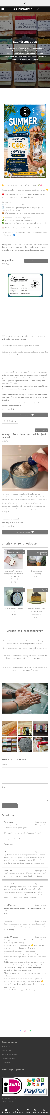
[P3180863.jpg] (25, 729)
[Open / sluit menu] (2, 9)
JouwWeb (11, 1101)
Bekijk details (7, 409)
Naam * (5, 765)
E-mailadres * (7, 776)
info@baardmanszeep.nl (9, 1058)
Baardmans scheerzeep (36, 572)
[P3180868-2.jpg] (41, 744)
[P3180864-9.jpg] (9, 744)
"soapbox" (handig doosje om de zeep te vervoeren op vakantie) (13, 575)
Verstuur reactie (10, 806)
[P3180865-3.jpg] (25, 744)
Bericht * (5, 787)
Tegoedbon (8, 260)
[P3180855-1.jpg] (41, 729)
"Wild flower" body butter (13, 610)
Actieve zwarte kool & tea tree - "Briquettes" (36, 611)
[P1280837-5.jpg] (9, 729)
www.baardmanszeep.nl (10, 1054)
